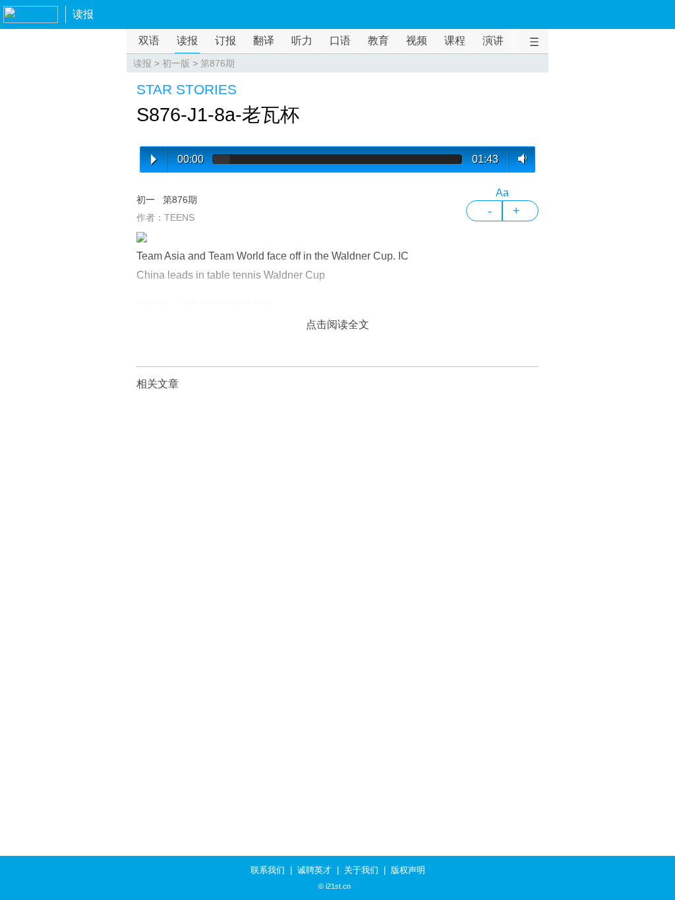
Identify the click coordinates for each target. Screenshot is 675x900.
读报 (83, 14)
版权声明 (408, 870)
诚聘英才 (314, 870)
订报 (225, 40)
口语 (340, 40)
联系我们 (267, 870)
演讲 (493, 40)
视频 (416, 40)
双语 (149, 40)
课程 (454, 40)
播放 (153, 159)
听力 (301, 40)
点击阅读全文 (337, 324)
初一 (145, 199)
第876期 (217, 63)
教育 (378, 40)
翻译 (263, 40)
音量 (519, 159)
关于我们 (361, 870)
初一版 (176, 63)
